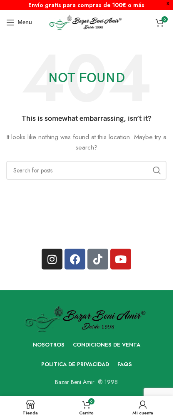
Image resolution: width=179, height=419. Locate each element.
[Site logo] (86, 21)
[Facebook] (75, 259)
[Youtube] (120, 259)
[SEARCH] (157, 170)
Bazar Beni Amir (74, 382)
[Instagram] (52, 259)
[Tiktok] (97, 259)
